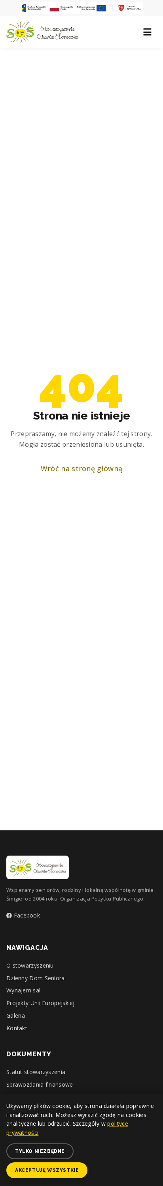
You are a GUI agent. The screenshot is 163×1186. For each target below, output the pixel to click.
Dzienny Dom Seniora (35, 978)
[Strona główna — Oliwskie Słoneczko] (42, 32)
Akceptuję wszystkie (47, 1170)
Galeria (15, 1015)
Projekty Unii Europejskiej (40, 1003)
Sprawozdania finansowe (39, 1084)
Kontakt (16, 1028)
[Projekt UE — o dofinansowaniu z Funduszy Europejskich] (81, 8)
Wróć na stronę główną (81, 468)
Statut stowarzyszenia (35, 1072)
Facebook (26, 915)
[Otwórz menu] (147, 31)
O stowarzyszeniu (30, 965)
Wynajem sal (23, 990)
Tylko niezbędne (40, 1151)
